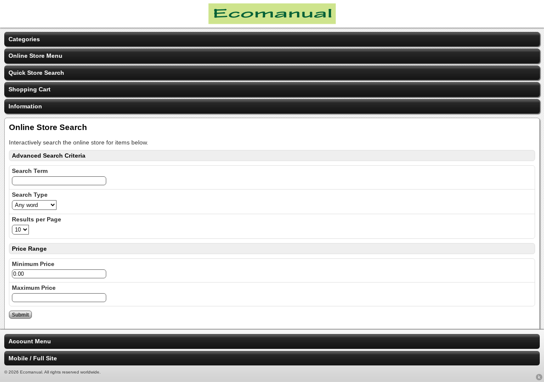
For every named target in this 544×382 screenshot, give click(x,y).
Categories (24, 39)
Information (25, 106)
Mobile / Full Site (32, 358)
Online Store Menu (35, 55)
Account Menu (29, 341)
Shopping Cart (29, 89)
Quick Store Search (36, 72)
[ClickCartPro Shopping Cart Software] (539, 378)
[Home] (272, 22)
